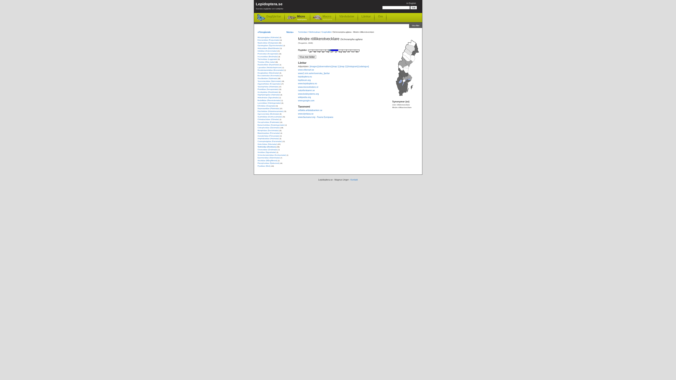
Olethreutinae (314, 32)
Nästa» (290, 32)
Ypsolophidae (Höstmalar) (268, 87)
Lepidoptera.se (269, 6)
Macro (327, 17)
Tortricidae (302, 32)
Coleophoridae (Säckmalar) (269, 128)
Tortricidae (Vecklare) (267, 147)
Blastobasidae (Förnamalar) (269, 133)
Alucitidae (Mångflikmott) (267, 161)
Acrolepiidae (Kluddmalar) (268, 92)
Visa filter (416, 25)
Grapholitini (326, 32)
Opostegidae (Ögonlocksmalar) (270, 45)
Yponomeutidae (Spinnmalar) (269, 81)
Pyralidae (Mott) (264, 166)
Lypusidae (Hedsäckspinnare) (270, 67)
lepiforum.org (304, 80)
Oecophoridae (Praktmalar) (268, 122)
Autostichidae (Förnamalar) (268, 136)
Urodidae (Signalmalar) (267, 152)
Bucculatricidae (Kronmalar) (269, 76)
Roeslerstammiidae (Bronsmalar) (271, 70)
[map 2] (343, 66)
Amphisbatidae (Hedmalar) (268, 139)
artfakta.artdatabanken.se (310, 110)
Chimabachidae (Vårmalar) (268, 119)
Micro (302, 17)
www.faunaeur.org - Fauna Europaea (315, 117)
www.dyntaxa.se (306, 114)
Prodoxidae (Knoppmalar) (268, 54)
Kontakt (354, 180)
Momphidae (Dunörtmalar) (268, 130)
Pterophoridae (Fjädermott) (268, 163)
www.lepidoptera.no (307, 83)
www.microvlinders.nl (308, 87)
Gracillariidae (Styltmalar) (267, 78)
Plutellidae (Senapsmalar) (268, 89)
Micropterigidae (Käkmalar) (268, 37)
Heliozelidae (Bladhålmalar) (269, 48)
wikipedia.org (304, 97)
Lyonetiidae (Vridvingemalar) (269, 103)
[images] (314, 66)
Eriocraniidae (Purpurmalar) (269, 40)
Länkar (366, 16)
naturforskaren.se (306, 90)
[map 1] (335, 66)
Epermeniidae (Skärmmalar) (269, 158)
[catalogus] (363, 66)
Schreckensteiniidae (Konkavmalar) (272, 155)
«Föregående (264, 32)
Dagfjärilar (273, 16)
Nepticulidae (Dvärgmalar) (268, 43)
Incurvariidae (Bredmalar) (268, 57)
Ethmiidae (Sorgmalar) (267, 106)
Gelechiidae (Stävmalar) (267, 144)
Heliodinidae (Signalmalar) (268, 98)
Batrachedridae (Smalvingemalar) (271, 125)
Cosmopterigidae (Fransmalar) (270, 141)
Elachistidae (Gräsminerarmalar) (270, 111)
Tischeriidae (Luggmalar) (267, 59)
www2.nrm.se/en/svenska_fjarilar (314, 73)
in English (411, 3)
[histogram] (352, 66)
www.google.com (306, 100)
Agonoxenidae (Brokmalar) (268, 114)
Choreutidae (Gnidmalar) (267, 150)
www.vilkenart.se (306, 70)
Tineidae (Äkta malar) (266, 62)
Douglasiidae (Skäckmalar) (268, 73)
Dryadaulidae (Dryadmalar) (268, 65)
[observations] (325, 66)
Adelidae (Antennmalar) (267, 51)
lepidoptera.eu (305, 76)
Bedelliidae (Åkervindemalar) (269, 100)
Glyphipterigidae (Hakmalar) (269, 95)
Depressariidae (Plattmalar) (268, 108)
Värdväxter (346, 16)
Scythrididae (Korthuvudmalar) (270, 117)
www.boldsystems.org (308, 94)
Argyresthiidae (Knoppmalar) (269, 84)
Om (380, 16)
